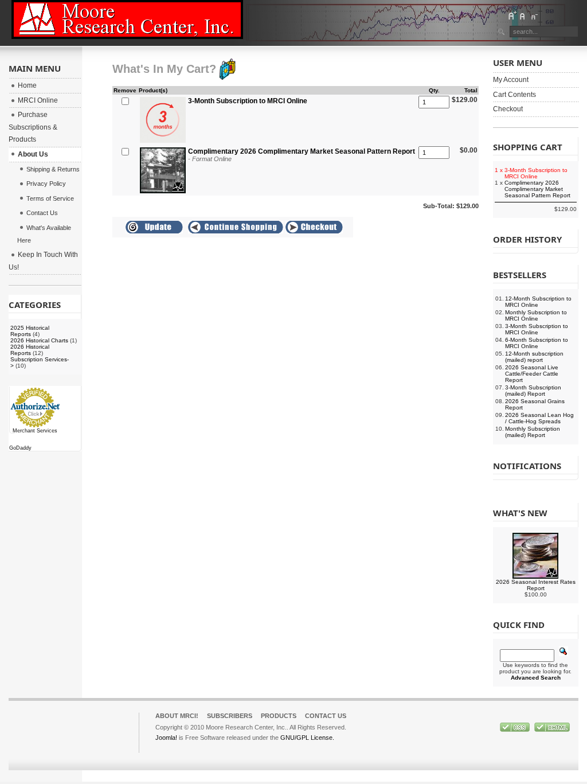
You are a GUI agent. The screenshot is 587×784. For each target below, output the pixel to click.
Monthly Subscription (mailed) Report (532, 432)
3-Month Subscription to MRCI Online (536, 329)
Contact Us (325, 715)
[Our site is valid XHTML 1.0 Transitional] (552, 729)
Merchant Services (35, 431)
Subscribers (229, 715)
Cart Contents (514, 95)
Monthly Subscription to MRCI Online (536, 315)
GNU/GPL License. (307, 737)
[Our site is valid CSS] (515, 729)
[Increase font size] (511, 15)
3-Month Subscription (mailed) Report (533, 390)
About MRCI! (176, 715)
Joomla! (166, 737)
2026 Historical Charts (39, 340)
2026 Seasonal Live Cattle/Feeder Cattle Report (531, 373)
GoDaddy (20, 448)
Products (278, 715)
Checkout (508, 109)
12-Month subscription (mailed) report (534, 356)
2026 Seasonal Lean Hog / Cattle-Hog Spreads (539, 418)
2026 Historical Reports (29, 350)
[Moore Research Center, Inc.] (127, 19)
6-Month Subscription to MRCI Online (536, 343)
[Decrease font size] (533, 15)
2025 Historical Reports (29, 331)
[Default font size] (522, 15)
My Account (511, 80)
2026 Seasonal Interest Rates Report (536, 585)
